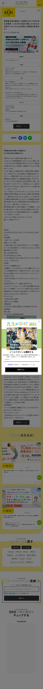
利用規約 (10, 365)
